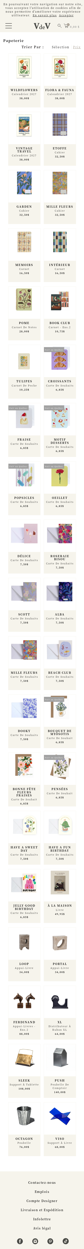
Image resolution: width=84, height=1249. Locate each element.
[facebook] (20, 1243)
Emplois (42, 1191)
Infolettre (42, 1219)
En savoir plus (45, 15)
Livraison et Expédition (42, 1210)
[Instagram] (35, 1243)
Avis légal (42, 1228)
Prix (77, 47)
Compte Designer (42, 1201)
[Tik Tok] (66, 1243)
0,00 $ (74, 26)
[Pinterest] (50, 1243)
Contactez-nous (42, 1182)
